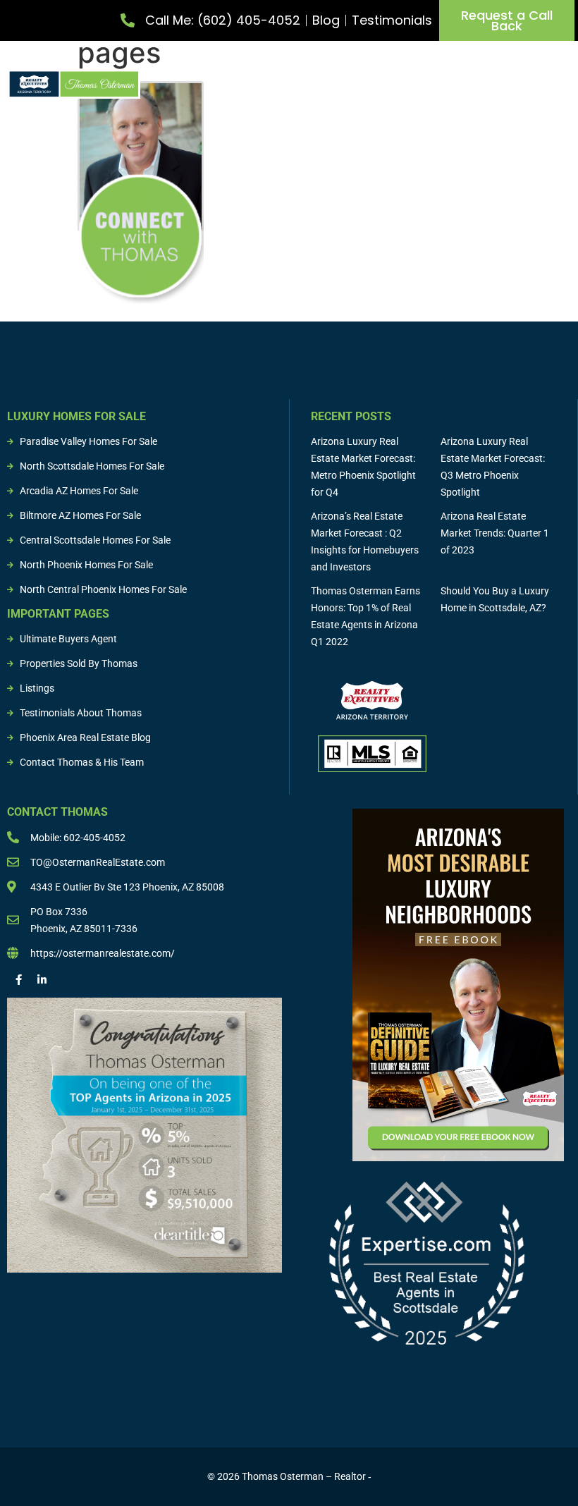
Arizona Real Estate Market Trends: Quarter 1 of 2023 (495, 533)
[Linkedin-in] (42, 979)
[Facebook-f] (18, 979)
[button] (561, 80)
